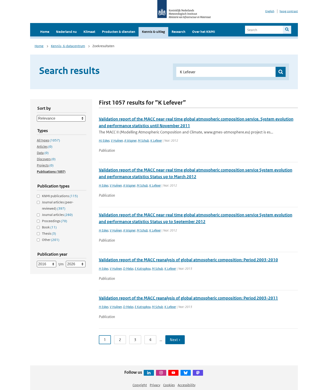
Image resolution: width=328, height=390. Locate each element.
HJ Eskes (104, 140)
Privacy (155, 385)
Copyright (140, 385)
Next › (175, 339)
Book (49, 227)
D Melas (128, 268)
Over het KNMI (203, 32)
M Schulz (143, 140)
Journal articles (57, 215)
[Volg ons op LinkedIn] (149, 373)
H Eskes (103, 185)
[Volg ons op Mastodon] (198, 373)
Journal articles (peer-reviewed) (57, 205)
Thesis (49, 233)
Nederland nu (66, 32)
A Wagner (130, 140)
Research (178, 32)
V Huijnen (117, 140)
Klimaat (89, 32)
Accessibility (186, 385)
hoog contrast (289, 11)
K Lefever (156, 140)
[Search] (287, 30)
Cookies (169, 385)
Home (44, 32)
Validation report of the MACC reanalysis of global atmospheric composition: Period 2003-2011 (188, 298)
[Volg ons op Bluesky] (186, 373)
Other (50, 240)
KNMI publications (60, 196)
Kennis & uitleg (153, 32)
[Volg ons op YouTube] (173, 373)
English (269, 11)
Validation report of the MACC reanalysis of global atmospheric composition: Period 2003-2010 (188, 259)
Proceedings (54, 221)
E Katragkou (143, 268)
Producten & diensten (118, 32)
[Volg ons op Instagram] (161, 373)
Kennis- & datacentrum (68, 46)
